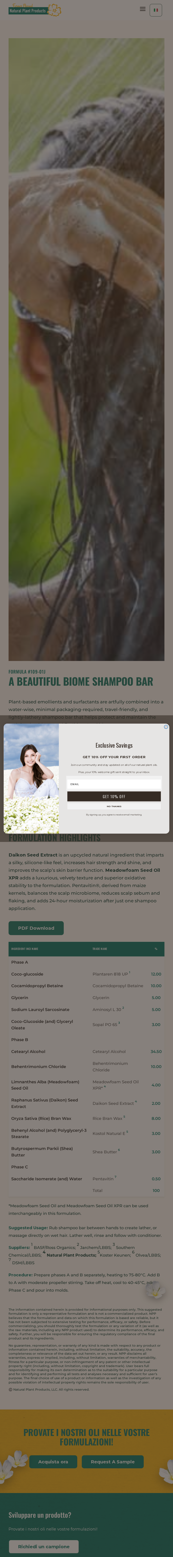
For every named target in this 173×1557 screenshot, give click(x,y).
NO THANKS (114, 806)
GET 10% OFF (114, 796)
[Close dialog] (166, 727)
